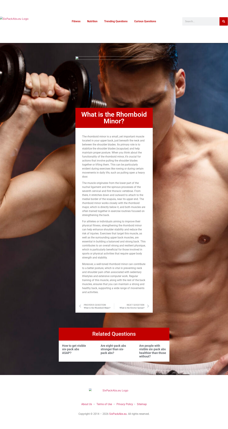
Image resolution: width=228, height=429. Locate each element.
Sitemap (142, 404)
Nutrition (92, 21)
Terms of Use (104, 404)
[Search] (223, 21)
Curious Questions (145, 21)
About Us (86, 404)
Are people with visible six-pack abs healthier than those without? (152, 351)
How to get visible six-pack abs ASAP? (74, 349)
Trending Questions (116, 21)
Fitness (76, 21)
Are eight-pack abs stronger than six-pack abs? (113, 349)
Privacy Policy (125, 404)
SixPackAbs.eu (118, 413)
